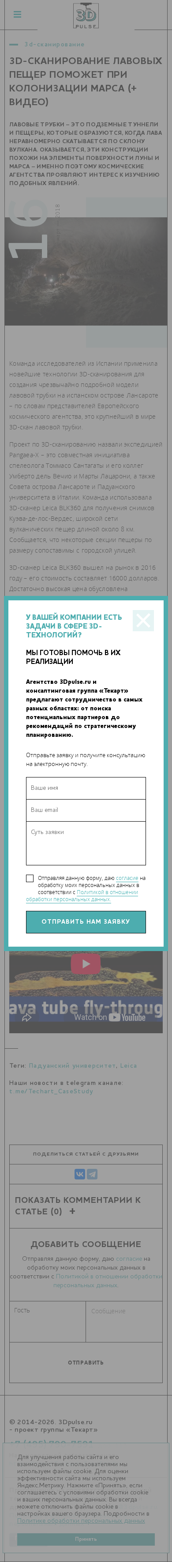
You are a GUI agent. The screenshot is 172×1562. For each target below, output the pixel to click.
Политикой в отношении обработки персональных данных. (82, 895)
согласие (127, 878)
